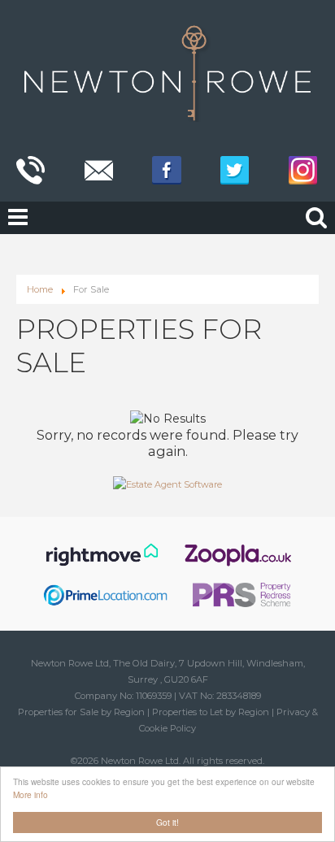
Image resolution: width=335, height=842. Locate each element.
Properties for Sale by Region (81, 712)
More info (30, 794)
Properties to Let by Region (210, 712)
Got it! (167, 822)
